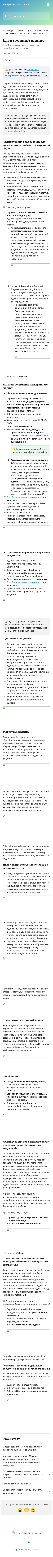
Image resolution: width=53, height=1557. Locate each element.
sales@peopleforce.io (14, 75)
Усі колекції (8, 30)
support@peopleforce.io (18, 131)
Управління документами (37, 30)
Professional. (33, 69)
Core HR (19, 30)
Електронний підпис (14, 33)
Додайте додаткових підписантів (23, 497)
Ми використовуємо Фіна (28, 1549)
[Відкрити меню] (48, 4)
